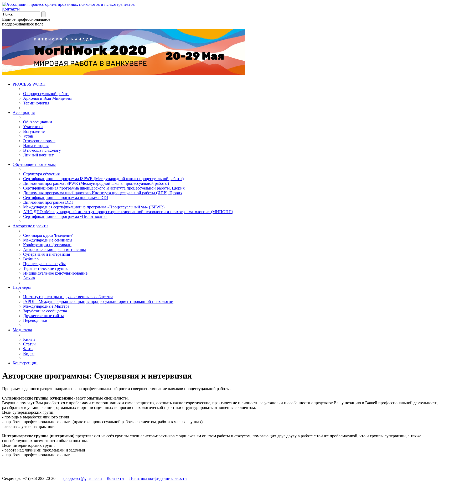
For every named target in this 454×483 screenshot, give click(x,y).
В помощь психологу (42, 150)
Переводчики (35, 320)
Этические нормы (39, 141)
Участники (33, 126)
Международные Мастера (46, 306)
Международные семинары (47, 240)
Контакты (11, 9)
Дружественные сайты (43, 315)
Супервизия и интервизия (46, 254)
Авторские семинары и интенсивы (54, 249)
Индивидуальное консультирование (55, 273)
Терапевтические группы (46, 268)
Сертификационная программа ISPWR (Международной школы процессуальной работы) (103, 178)
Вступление (34, 131)
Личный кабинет (38, 155)
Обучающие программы (34, 164)
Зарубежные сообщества (45, 311)
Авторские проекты (30, 226)
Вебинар (31, 259)
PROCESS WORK (29, 84)
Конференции (25, 363)
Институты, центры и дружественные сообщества (68, 297)
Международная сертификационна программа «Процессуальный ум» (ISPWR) (93, 207)
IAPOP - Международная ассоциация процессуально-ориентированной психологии (98, 301)
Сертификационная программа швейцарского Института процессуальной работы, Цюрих (104, 188)
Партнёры (22, 287)
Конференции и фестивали (47, 245)
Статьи (29, 344)
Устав (28, 136)
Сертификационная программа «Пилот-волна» (65, 216)
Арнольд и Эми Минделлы (47, 98)
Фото (28, 348)
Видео (28, 353)
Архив (29, 278)
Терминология (36, 103)
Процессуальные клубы (44, 263)
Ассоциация (24, 112)
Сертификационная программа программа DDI (65, 197)
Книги (29, 339)
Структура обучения (41, 174)
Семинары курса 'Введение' (48, 235)
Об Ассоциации (37, 122)
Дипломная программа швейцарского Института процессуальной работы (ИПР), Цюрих (102, 193)
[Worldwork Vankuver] (123, 73)
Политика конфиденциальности (158, 478)
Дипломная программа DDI (48, 202)
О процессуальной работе (46, 93)
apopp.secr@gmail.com (82, 478)
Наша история (36, 145)
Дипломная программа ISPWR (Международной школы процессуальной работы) (96, 183)
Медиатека (22, 330)
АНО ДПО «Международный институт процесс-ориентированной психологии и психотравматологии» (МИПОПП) (128, 211)
